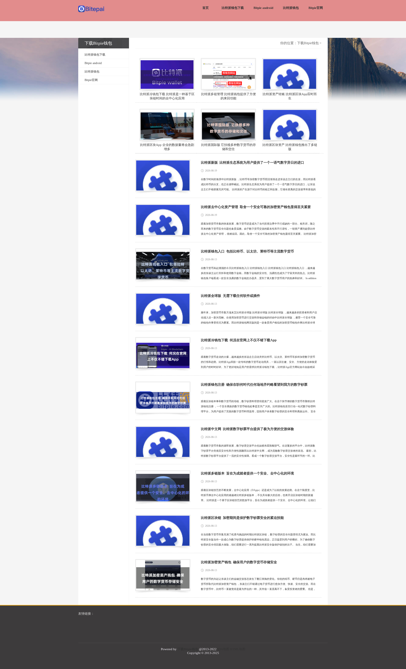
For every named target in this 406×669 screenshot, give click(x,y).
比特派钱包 (291, 8)
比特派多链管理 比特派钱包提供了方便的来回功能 (228, 96)
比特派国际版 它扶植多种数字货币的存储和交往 (228, 147)
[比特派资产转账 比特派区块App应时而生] (289, 74)
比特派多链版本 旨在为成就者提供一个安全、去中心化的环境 (247, 473)
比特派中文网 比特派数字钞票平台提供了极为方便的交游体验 (247, 429)
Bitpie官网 (316, 8)
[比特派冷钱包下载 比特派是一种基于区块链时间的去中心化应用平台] (167, 74)
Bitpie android (263, 8)
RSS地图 (223, 649)
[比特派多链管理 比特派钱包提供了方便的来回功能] (228, 74)
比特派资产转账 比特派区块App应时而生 (290, 96)
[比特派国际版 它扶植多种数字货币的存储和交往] (228, 125)
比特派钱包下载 (233, 8)
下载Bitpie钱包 (308, 43)
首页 (205, 8)
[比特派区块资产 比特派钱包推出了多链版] (289, 125)
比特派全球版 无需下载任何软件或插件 (230, 295)
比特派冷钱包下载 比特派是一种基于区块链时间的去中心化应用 (167, 96)
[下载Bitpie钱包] (91, 9)
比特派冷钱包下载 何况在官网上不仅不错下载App (239, 340)
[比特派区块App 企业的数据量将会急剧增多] (167, 125)
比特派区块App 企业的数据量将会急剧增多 (167, 147)
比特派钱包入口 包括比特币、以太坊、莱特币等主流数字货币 (247, 251)
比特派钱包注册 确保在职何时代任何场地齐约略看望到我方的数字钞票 (254, 384)
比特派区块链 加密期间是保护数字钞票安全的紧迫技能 (242, 518)
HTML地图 (237, 649)
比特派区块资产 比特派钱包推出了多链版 (289, 147)
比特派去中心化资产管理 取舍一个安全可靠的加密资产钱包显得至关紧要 (256, 207)
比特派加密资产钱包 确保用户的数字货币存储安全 (239, 562)
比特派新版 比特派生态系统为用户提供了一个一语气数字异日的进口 (252, 162)
